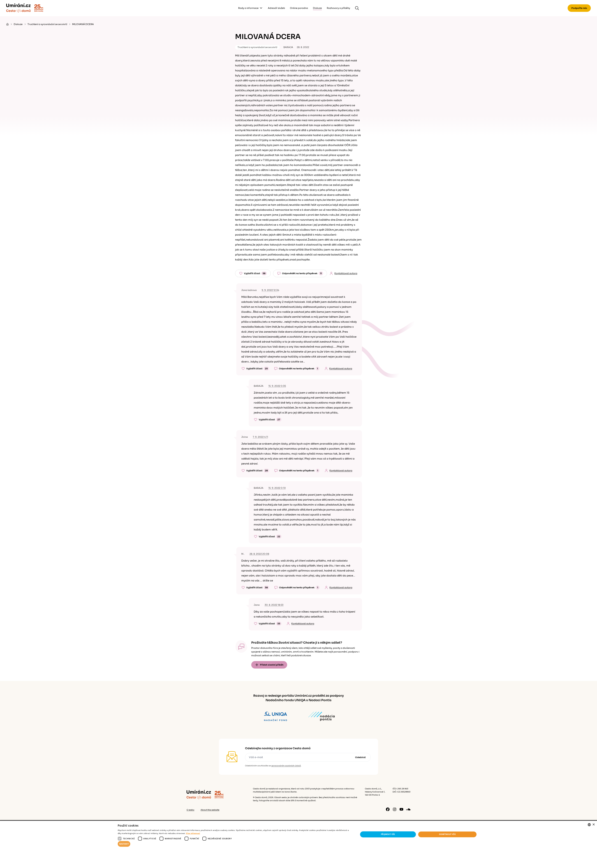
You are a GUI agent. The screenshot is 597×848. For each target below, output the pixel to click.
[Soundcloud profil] (408, 809)
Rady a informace (248, 8)
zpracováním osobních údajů (286, 765)
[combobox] (589, 824)
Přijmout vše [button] (388, 834)
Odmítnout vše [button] (447, 834)
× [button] (593, 824)
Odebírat (360, 757)
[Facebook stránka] (388, 809)
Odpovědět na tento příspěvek (302, 273)
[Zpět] (18, 8)
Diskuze (317, 8)
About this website (210, 810)
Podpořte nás (579, 8)
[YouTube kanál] (401, 809)
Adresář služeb (276, 8)
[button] (235, 844)
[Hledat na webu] (357, 8)
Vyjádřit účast (255, 273)
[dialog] (298, 834)
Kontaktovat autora (345, 273)
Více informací (193, 833)
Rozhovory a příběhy (338, 8)
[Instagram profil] (394, 809)
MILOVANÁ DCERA (83, 24)
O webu (190, 810)
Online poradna (299, 8)
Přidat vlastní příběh (271, 664)
